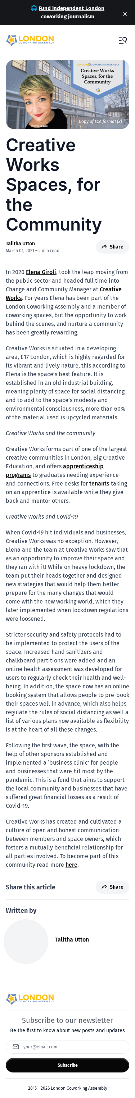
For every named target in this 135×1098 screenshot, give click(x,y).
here (71, 864)
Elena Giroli (41, 272)
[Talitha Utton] (26, 941)
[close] (125, 14)
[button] (122, 40)
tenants (99, 483)
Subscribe (68, 1065)
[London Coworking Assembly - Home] (30, 40)
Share (116, 247)
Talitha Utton (20, 244)
